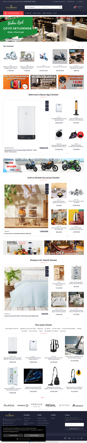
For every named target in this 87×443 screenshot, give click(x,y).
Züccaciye (63, 331)
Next (82, 47)
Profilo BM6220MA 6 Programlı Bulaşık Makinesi (59, 119)
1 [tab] (39, 409)
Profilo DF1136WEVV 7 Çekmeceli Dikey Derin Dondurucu (12, 389)
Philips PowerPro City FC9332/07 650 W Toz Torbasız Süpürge (74, 388)
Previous (79, 47)
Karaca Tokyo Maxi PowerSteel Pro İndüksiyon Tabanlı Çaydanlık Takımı (76, 228)
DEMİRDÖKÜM (9, 148)
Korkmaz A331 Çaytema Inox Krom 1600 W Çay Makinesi (54, 358)
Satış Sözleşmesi (42, 425)
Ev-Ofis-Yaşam (56, 328)
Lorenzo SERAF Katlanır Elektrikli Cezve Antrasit (76, 67)
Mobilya (79, 328)
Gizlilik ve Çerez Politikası (24, 439)
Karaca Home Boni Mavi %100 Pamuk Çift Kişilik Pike (21, 316)
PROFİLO (59, 117)
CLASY (76, 309)
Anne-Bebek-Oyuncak (11, 328)
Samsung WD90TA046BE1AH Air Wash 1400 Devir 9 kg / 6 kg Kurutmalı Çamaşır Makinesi (58, 146)
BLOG (55, 13)
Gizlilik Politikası (41, 418)
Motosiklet (24, 331)
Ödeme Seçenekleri (43, 423)
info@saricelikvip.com (59, 1)
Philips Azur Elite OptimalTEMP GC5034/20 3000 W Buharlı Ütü (33, 388)
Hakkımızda (27, 418)
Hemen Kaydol (73, 429)
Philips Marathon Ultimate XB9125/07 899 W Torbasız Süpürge (54, 388)
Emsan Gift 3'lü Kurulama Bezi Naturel (59, 284)
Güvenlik (26, 420)
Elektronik (40, 328)
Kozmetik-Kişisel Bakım (68, 328)
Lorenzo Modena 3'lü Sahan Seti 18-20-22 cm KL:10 (60, 67)
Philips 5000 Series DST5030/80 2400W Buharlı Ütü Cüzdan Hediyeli (76, 146)
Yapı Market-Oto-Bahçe (51, 331)
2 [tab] (40, 409)
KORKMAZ (76, 199)
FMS (11, 65)
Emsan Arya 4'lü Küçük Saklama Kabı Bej (18, 233)
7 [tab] (46, 409)
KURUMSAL (27, 415)
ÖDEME (39, 415)
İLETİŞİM (53, 415)
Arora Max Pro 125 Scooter (43, 67)
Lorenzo (60, 65)
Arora (27, 65)
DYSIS (76, 117)
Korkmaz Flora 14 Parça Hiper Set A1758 (76, 202)
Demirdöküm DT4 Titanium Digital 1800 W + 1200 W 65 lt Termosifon (21, 151)
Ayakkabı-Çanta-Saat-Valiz (28, 328)
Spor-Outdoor (33, 331)
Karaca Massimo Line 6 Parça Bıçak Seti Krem (59, 228)
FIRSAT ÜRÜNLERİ (47, 13)
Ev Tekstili (47, 328)
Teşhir (40, 331)
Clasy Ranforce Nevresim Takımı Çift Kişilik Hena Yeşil (76, 311)
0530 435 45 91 (70, 1)
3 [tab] (41, 409)
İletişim (53, 418)
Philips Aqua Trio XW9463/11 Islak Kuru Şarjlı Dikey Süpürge (74, 357)
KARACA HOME (59, 309)
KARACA (59, 200)
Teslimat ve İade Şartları (28, 423)
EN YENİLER (28, 13)
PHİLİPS (76, 143)
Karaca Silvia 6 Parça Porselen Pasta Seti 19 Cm (59, 202)
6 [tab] (45, 409)
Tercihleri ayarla (13, 435)
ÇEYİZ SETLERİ (37, 13)
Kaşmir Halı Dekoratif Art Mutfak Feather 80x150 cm (76, 283)
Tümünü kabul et (34, 435)
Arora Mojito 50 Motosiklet (27, 67)
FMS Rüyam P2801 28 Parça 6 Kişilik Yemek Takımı (11, 67)
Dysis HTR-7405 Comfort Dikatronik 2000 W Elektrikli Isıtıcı (76, 119)
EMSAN (7, 231)
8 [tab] (47, 409)
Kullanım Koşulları (42, 420)
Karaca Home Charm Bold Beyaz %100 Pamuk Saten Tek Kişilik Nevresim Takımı (59, 311)
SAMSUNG (59, 144)
